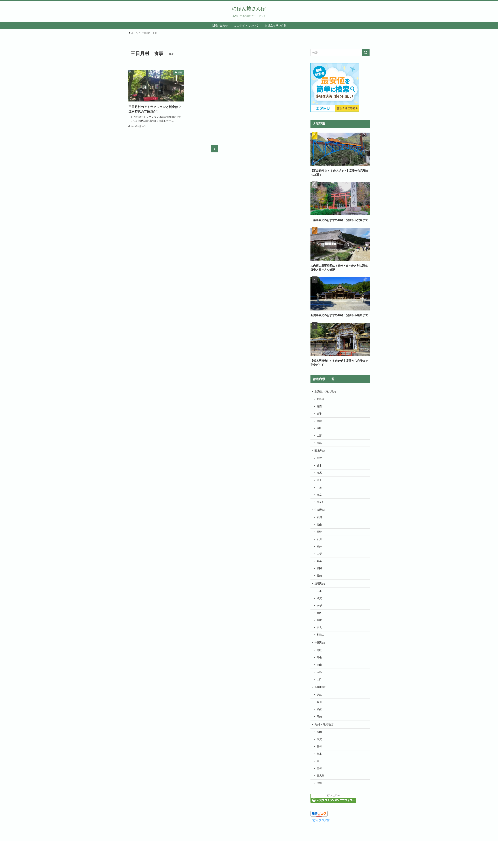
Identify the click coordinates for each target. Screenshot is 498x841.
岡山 (319, 665)
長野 (319, 532)
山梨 (319, 554)
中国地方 (320, 642)
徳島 (319, 694)
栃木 (319, 465)
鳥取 (319, 650)
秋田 (319, 428)
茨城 (319, 458)
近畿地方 (320, 583)
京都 (319, 605)
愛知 (319, 575)
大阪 (319, 613)
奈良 (319, 627)
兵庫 (319, 620)
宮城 (319, 421)
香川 (319, 702)
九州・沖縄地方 (324, 724)
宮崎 (319, 768)
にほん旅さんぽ (249, 8)
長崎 (319, 746)
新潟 (319, 517)
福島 (319, 442)
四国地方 (320, 687)
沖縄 (319, 783)
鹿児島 (320, 775)
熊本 (319, 754)
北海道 (320, 399)
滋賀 (319, 598)
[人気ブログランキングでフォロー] (333, 801)
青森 (319, 406)
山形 (319, 435)
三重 (319, 591)
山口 (319, 679)
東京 (319, 494)
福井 (319, 546)
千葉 (319, 487)
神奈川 (320, 502)
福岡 (319, 732)
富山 (319, 524)
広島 (319, 672)
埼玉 (319, 480)
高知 (319, 716)
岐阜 (319, 561)
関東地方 (320, 450)
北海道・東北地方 (325, 391)
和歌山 (320, 634)
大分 (319, 761)
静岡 (319, 568)
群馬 (319, 472)
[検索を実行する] (366, 52)
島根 (319, 657)
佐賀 (319, 739)
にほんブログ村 (320, 820)
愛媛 (319, 709)
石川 (319, 539)
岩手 (319, 413)
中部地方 (320, 509)
